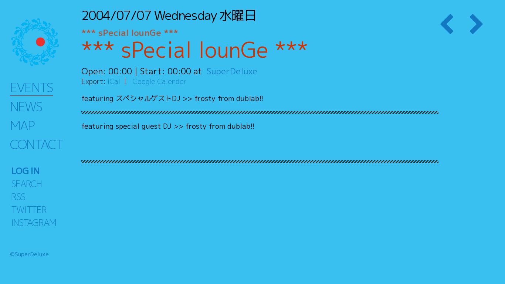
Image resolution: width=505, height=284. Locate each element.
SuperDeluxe (232, 71)
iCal (114, 81)
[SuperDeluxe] (44, 42)
